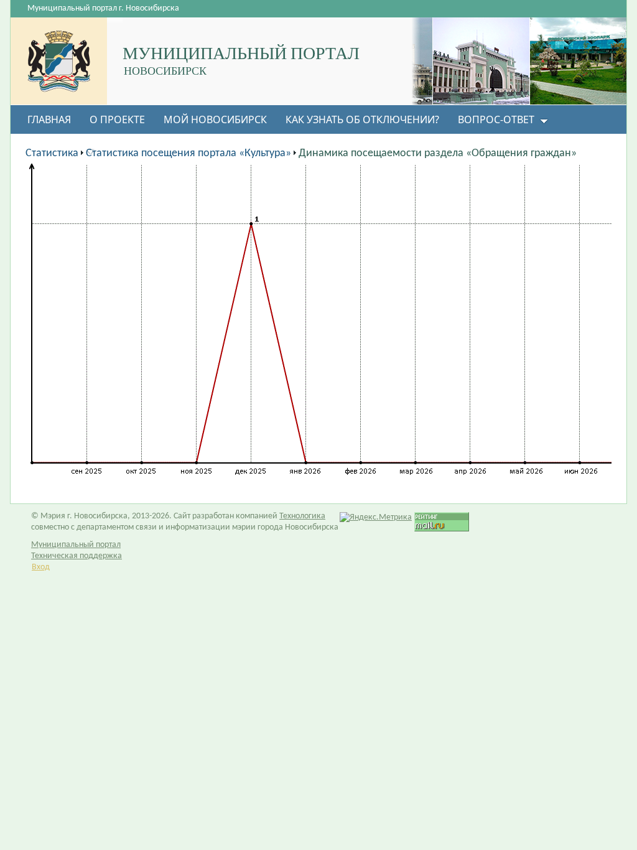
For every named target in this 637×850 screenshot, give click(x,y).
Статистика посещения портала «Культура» (188, 153)
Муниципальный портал (76, 544)
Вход (41, 567)
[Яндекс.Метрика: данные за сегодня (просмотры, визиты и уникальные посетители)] (376, 517)
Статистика (52, 153)
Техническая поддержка (76, 556)
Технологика (302, 516)
